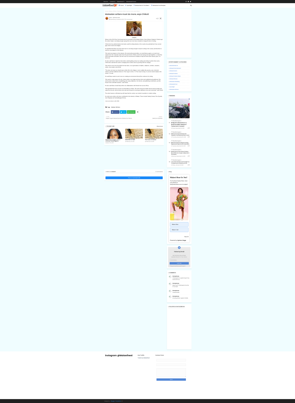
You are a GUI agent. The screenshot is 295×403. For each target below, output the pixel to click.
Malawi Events (173, 70)
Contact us (113, 1)
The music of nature (150, 139)
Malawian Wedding (175, 81)
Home (122, 5)
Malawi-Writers (113, 11)
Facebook (116, 112)
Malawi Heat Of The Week (142, 5)
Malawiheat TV (121, 1)
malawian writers (174, 89)
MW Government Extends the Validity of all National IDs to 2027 (180, 134)
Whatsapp (132, 112)
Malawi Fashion (174, 73)
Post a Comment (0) (134, 178)
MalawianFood (173, 84)
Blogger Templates (116, 401)
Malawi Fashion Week (175, 76)
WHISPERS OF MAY (130, 139)
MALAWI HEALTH (174, 65)
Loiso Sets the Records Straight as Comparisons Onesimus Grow (180, 162)
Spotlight (129, 5)
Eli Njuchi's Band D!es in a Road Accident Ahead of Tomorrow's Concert (179, 124)
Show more (160, 126)
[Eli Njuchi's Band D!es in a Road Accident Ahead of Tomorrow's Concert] (179, 108)
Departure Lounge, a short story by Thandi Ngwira (112, 140)
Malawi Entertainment (175, 68)
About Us (106, 1)
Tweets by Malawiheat (144, 358)
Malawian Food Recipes (159, 5)
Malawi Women (173, 78)
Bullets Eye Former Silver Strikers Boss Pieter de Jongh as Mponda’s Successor (180, 153)
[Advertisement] (135, 158)
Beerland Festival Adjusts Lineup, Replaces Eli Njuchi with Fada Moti (180, 143)
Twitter (124, 112)
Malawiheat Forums (131, 1)
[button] (191, 5)
